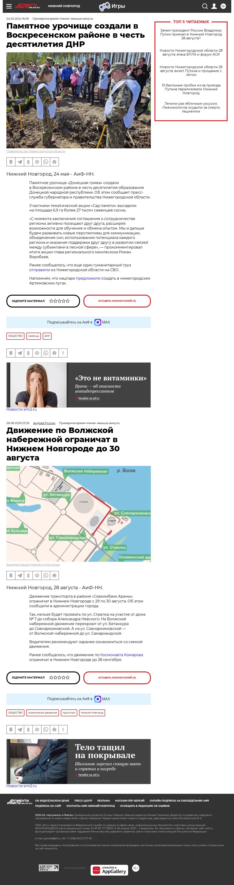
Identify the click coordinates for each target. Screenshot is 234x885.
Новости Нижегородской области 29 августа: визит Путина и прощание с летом (191, 71)
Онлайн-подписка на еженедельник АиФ (179, 800)
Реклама (103, 800)
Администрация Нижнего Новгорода (33, 564)
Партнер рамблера (74, 867)
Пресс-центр (83, 800)
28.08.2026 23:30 (17, 423)
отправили (39, 270)
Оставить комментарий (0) (117, 300)
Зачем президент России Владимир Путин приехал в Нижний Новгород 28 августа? (191, 34)
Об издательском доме (52, 800)
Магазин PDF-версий (129, 800)
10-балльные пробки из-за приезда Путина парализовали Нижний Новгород (191, 89)
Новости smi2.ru (21, 409)
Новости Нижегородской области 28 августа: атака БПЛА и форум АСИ (191, 52)
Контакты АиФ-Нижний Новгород (90, 806)
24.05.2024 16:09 (17, 18)
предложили (88, 278)
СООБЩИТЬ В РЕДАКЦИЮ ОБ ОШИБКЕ (145, 806)
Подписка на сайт (48, 806)
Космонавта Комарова (121, 655)
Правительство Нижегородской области (35, 151)
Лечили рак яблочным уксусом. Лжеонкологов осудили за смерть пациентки (191, 107)
